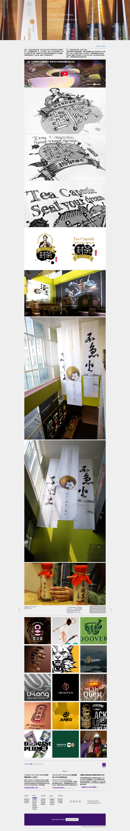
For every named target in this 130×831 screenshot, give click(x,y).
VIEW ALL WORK (101, 46)
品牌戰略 (34, 799)
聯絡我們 (60, 799)
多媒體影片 (35, 807)
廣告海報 (34, 801)
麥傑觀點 (52, 799)
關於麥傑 (26, 799)
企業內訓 (34, 809)
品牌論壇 (52, 801)
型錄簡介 (34, 804)
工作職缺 (60, 802)
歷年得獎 (43, 801)
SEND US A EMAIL (72, 819)
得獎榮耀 (43, 799)
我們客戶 (26, 802)
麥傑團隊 (43, 804)
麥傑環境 (60, 801)
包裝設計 (34, 802)
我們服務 (26, 801)
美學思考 (52, 802)
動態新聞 (52, 804)
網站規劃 (34, 806)
